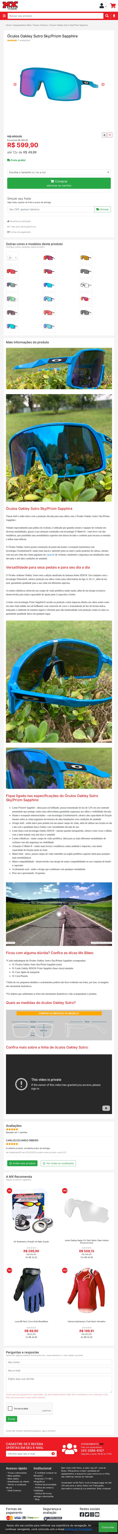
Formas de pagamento (20, 232)
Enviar (11, 1418)
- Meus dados (12, 1479)
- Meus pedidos (13, 1476)
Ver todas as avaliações (59, 1163)
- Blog (36, 1499)
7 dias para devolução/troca (22, 227)
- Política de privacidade (45, 1484)
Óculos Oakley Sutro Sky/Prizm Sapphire (69, 25)
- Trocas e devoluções (16, 1473)
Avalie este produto (23, 1163)
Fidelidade (38, 1490)
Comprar (59, 183)
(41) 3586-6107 (92, 1450)
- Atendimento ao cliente (17, 1481)
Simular (104, 209)
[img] (114, 15)
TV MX (48, 1479)
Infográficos (39, 1481)
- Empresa (38, 1479)
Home (8, 25)
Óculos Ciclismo (40, 25)
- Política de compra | (44, 1487)
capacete (50, 554)
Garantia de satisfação (20, 221)
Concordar (108, 1527)
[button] (103, 6)
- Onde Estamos (13, 1490)
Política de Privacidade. (78, 1529)
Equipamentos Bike (22, 25)
